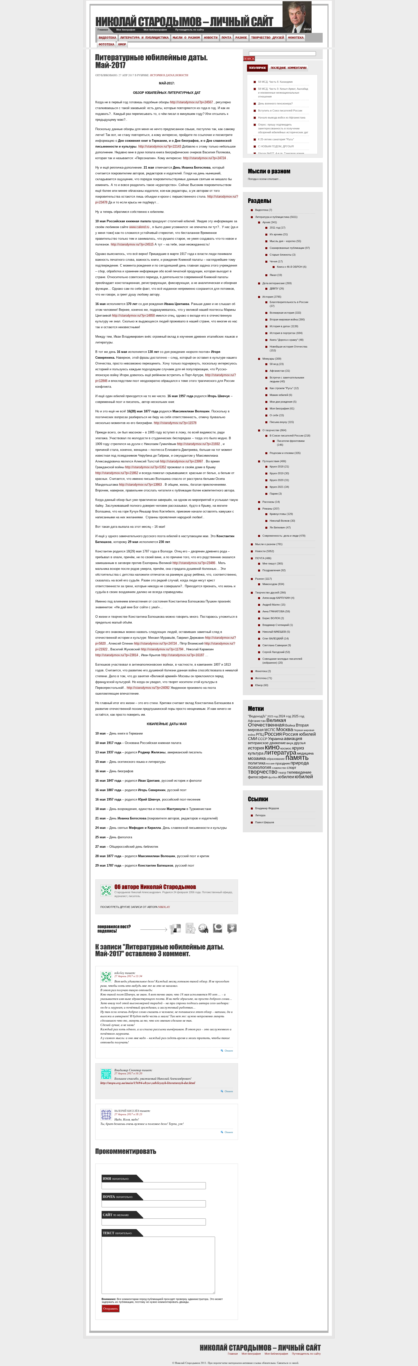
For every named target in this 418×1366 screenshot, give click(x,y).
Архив (266, 222)
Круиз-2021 (277, 486)
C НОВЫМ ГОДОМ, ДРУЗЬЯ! (276, 146)
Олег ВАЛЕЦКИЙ (272, 638)
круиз (298, 747)
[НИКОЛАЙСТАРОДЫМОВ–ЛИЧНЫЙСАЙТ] (184, 21)
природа (300, 762)
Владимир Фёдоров (267, 808)
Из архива (276, 234)
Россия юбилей (299, 734)
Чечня (273, 261)
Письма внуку (278, 422)
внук (289, 743)
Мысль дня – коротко (283, 241)
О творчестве (270, 430)
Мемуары (268, 358)
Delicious (176, 929)
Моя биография (125, 29)
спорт (291, 768)
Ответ (229, 1050)
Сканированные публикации (287, 247)
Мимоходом (269, 584)
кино (272, 747)
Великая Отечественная (267, 722)
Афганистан (277, 370)
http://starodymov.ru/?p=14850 (133, 315)
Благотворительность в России (289, 302)
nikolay (164, 907)
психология (259, 767)
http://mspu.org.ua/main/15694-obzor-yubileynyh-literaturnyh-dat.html (147, 1083)
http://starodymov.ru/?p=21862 (116, 473)
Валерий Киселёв (126, 1111)
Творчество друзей (267, 38)
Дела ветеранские (273, 283)
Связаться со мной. (288, 1363)
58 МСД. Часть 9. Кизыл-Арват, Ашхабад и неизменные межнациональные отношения (283, 92)
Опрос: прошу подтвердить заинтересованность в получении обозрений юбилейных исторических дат (283, 128)
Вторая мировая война (284, 319)
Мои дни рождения (281, 401)
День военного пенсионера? (275, 103)
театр (282, 772)
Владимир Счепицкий (275, 625)
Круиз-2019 (277, 473)
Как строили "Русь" (281, 388)
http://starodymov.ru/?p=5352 (145, 467)
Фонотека (296, 38)
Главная (103, 29)
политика (256, 763)
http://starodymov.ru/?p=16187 (182, 655)
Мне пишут (269, 563)
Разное (241, 38)
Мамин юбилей (279, 394)
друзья (300, 743)
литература (280, 752)
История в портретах (283, 333)
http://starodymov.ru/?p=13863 (140, 484)
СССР (262, 739)
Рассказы (268, 501)
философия (258, 777)
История (267, 296)
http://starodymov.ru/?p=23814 (116, 655)
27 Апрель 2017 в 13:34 (128, 976)
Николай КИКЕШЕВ (274, 631)
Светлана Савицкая (274, 645)
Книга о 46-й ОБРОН (289, 266)
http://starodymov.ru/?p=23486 (193, 563)
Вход (307, 29)
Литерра (260, 815)
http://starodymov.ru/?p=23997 (181, 461)
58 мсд (274, 364)
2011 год (275, 227)
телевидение (299, 772)
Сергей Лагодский (273, 652)
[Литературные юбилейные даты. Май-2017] (151, 61)
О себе (274, 415)
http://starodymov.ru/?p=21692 (198, 444)
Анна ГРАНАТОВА (273, 611)
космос (285, 748)
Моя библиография (155, 29)
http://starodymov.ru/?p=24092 (148, 688)
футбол (272, 777)
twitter (297, 19)
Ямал (273, 275)
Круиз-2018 (277, 466)
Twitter (231, 929)
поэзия (270, 763)
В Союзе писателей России (286, 435)
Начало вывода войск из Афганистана (281, 117)
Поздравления (271, 570)
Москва (284, 729)
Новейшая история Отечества (288, 346)
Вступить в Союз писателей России (280, 110)
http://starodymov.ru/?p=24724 (204, 158)
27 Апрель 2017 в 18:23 (128, 1114)
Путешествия (270, 461)
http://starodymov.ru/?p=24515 (132, 244)
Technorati (218, 929)
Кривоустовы (278, 513)
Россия (273, 734)
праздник (282, 763)
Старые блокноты (280, 254)
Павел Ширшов (264, 822)
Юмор (122, 44)
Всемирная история (282, 312)
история (256, 747)
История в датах (162, 75)
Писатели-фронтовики (291, 440)
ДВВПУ (274, 288)
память (297, 757)
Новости (210, 38)
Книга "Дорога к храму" (284, 339)
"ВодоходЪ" (257, 716)
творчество (262, 772)
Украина (275, 738)
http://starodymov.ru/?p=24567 (191, 102)
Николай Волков (280, 520)
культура (255, 753)
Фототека (106, 44)
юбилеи (286, 776)
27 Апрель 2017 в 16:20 (128, 1073)
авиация (293, 738)
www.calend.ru (139, 227)
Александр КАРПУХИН (276, 597)
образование (276, 758)
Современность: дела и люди (280, 535)
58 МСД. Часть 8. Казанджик (275, 81)
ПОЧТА (226, 38)
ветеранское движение (267, 743)
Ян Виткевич (277, 527)
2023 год (272, 716)
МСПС (270, 730)
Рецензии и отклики (282, 453)
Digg (190, 929)
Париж (274, 493)
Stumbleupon (204, 929)
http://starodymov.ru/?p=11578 (175, 423)
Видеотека (107, 38)
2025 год (298, 716)
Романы (267, 508)
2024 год (284, 716)
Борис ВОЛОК (271, 618)
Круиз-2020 (277, 480)
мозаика (257, 758)
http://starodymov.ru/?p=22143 (159, 146)
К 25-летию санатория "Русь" (276, 139)
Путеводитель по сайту (189, 29)
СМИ (252, 738)
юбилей (304, 777)
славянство (279, 767)
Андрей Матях (271, 604)
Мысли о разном (186, 38)
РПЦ (260, 734)
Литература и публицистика (144, 38)
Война (290, 725)
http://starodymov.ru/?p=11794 (162, 649)
